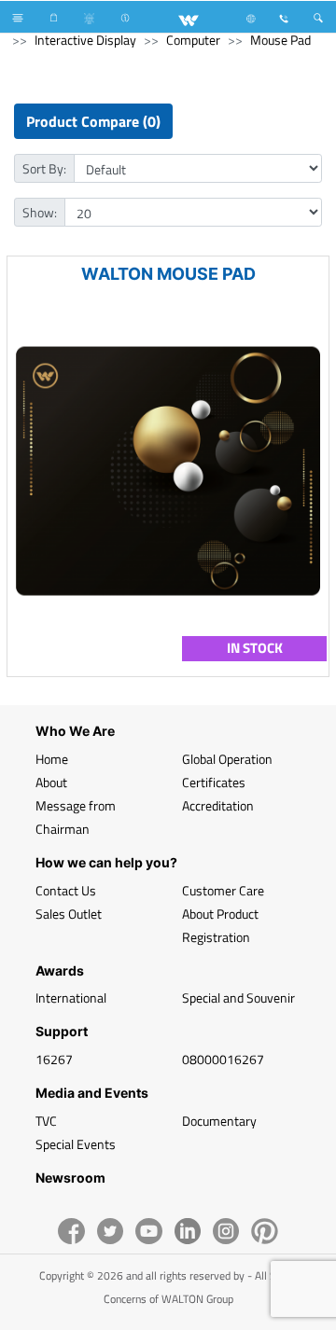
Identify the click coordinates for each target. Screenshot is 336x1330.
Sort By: (44, 168)
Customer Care (223, 890)
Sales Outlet (68, 913)
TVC (46, 1120)
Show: (39, 212)
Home (51, 759)
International (70, 997)
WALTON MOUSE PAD (168, 274)
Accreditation (218, 805)
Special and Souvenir (238, 997)
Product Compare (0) (93, 121)
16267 (54, 1059)
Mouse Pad (280, 39)
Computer (193, 39)
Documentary (219, 1120)
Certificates (213, 782)
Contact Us (65, 890)
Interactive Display (85, 39)
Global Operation (227, 759)
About (51, 782)
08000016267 (223, 1059)
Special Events (75, 1144)
